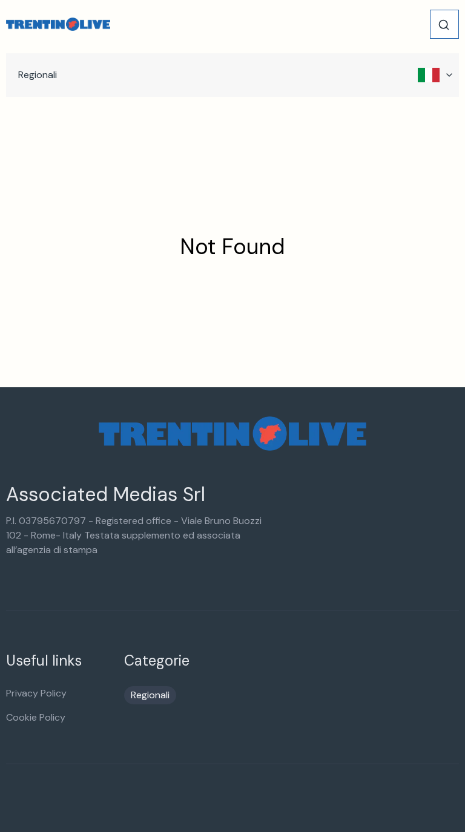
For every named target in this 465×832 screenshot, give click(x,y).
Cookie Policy (35, 717)
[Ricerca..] (443, 24)
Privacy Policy (36, 693)
